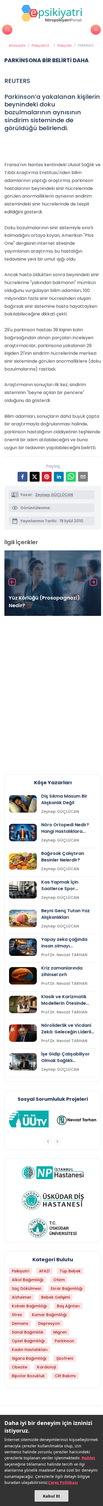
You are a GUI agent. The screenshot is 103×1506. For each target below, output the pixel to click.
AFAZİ (44, 1271)
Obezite (19, 1367)
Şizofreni (64, 1358)
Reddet (88, 1457)
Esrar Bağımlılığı (67, 1288)
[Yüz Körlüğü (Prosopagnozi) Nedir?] (52, 583)
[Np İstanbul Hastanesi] (53, 1172)
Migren (60, 1332)
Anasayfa (17, 45)
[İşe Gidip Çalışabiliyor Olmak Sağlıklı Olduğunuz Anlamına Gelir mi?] (23, 1061)
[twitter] (35, 477)
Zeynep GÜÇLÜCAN (54, 494)
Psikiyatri (64, 45)
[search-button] (7, 30)
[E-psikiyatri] (51, 13)
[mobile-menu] (96, 30)
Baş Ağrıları (68, 1306)
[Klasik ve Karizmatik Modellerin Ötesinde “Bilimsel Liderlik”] (23, 1004)
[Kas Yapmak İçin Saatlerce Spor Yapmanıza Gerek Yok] (23, 890)
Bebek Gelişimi (55, 1297)
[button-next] (57, 1141)
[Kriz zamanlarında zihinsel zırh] (23, 976)
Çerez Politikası (63, 1482)
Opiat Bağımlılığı (28, 1341)
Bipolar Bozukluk (28, 1376)
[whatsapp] (71, 477)
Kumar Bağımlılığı (49, 1314)
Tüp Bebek (70, 1271)
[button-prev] (48, 1141)
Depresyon (49, 1323)
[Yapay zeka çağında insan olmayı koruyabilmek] (23, 947)
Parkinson (64, 1341)
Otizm (59, 1280)
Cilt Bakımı (65, 1376)
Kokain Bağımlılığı (29, 1306)
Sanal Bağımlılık (27, 1332)
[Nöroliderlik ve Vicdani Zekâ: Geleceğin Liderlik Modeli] (23, 1033)
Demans (20, 1323)
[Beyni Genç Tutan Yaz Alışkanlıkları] (23, 918)
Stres (17, 1314)
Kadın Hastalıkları (30, 1349)
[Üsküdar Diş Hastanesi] (53, 1200)
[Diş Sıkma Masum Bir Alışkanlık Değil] (23, 804)
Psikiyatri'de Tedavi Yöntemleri (41, 45)
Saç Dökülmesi (26, 1288)
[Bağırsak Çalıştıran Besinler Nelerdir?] (23, 861)
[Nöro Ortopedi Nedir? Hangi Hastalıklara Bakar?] (23, 832)
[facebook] (22, 477)
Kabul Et (51, 1496)
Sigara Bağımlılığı (29, 1358)
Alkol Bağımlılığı (27, 1280)
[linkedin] (59, 477)
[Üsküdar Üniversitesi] (52, 1228)
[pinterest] (47, 477)
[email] (83, 477)
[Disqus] (52, 693)
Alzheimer (21, 1297)
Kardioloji (46, 1367)
